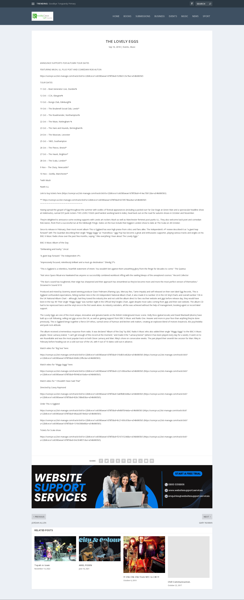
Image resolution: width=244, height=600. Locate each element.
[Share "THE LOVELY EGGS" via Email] (146, 461)
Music (184, 16)
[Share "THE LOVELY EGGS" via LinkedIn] (129, 461)
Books (127, 16)
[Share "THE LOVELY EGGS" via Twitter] (106, 461)
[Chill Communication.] (189, 557)
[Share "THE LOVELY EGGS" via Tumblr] (118, 461)
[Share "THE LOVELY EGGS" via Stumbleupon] (140, 461)
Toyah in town (42, 565)
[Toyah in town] (55, 548)
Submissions (143, 16)
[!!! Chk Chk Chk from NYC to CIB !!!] (144, 554)
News (195, 16)
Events (173, 16)
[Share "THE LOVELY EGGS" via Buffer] (135, 461)
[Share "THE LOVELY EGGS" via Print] (152, 461)
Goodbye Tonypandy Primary (62, 3)
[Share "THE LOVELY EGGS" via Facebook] (101, 461)
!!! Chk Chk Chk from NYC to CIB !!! (141, 577)
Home (116, 16)
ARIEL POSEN (85, 565)
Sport (206, 16)
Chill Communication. (179, 582)
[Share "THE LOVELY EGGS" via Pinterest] (123, 461)
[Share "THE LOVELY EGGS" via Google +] (112, 461)
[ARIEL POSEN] (100, 548)
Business (159, 16)
